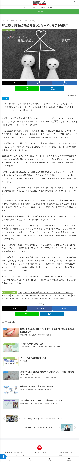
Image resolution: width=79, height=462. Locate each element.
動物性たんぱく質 (53, 295)
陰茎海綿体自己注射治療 (58, 299)
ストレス (69, 292)
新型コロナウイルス (17, 299)
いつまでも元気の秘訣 (10, 292)
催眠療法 (33, 295)
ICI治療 (43, 292)
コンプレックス (60, 292)
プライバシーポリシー (65, 452)
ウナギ (50, 292)
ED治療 (27, 292)
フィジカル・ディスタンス (20, 295)
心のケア (63, 295)
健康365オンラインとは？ (13, 452)
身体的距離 (35, 299)
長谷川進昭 (45, 299)
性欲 (75, 295)
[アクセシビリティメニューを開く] (3, 456)
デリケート (7, 295)
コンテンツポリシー (39, 452)
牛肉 (27, 299)
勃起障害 (42, 295)
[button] (73, 338)
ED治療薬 (35, 292)
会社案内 (59, 455)
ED (21, 292)
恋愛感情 (6, 299)
